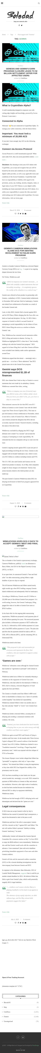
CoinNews (24, 78)
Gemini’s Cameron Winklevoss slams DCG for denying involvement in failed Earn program (20, 251)
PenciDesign (35, 1045)
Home (4, 34)
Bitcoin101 (21, 1002)
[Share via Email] (25, 214)
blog (21, 1007)
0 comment (27, 210)
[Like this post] (15, 214)
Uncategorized (21, 1021)
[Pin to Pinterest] (23, 214)
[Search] (39, 3)
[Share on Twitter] (20, 214)
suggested (24, 873)
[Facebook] (19, 25)
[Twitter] (21, 25)
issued (23, 563)
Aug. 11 (21, 269)
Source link (5, 203)
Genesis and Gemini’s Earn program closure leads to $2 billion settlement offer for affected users (20, 72)
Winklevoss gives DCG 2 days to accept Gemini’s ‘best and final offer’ (20, 543)
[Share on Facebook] (18, 214)
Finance (21, 1016)
